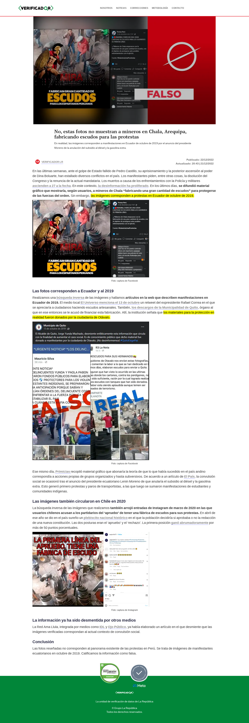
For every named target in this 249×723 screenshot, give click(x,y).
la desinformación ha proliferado (123, 186)
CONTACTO (178, 8)
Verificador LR (52, 161)
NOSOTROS (106, 8)
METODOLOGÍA (160, 8)
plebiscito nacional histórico (106, 518)
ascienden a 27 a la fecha (51, 186)
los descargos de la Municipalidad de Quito (165, 307)
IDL (102, 627)
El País (189, 476)
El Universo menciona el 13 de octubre (110, 302)
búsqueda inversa (70, 297)
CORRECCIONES (139, 8)
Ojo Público (117, 627)
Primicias (63, 471)
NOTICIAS (121, 8)
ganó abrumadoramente (189, 523)
